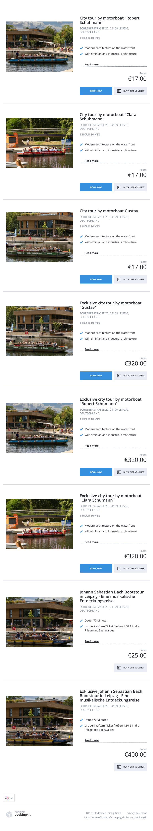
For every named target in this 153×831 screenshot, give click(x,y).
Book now (96, 91)
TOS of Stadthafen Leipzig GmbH (104, 813)
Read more (92, 64)
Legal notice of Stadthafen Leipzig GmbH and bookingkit (115, 817)
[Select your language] (9, 798)
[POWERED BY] (18, 816)
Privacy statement (137, 813)
